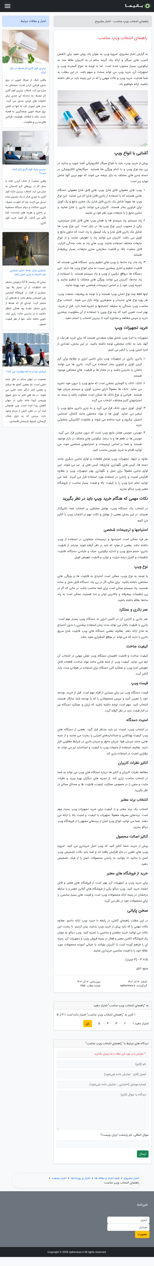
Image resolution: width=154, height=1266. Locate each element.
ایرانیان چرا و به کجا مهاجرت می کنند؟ (26, 372)
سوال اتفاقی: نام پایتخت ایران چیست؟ (124, 1135)
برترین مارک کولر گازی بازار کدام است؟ (29, 171)
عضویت (142, 1234)
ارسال (142, 1154)
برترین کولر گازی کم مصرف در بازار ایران (28, 70)
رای (88, 1023)
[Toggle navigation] (7, 6)
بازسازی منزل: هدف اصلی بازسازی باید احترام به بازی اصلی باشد (28, 272)
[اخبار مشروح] (138, 6)
